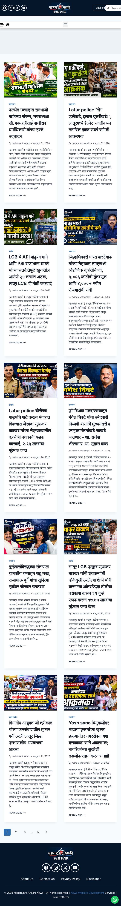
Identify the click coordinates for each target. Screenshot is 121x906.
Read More (17, 195)
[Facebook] (4, 8)
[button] (65, 24)
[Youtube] (24, 8)
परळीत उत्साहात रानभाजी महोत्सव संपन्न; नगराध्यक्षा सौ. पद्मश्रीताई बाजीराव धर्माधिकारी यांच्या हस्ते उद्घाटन (29, 123)
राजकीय (72, 405)
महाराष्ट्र (12, 104)
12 (38, 832)
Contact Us (47, 878)
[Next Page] (46, 832)
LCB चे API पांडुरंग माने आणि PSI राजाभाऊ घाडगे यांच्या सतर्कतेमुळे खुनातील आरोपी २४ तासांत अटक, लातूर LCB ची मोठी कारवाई (30, 270)
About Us (27, 878)
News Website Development (87, 892)
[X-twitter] (17, 8)
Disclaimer (93, 878)
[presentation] (30, 79)
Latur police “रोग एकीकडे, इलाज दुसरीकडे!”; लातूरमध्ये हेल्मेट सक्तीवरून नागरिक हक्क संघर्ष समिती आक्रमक (90, 123)
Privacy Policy (70, 878)
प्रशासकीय (13, 717)
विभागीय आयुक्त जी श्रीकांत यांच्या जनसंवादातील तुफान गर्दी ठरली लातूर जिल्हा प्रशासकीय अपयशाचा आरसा (30, 736)
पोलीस (11, 251)
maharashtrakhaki (21, 143)
